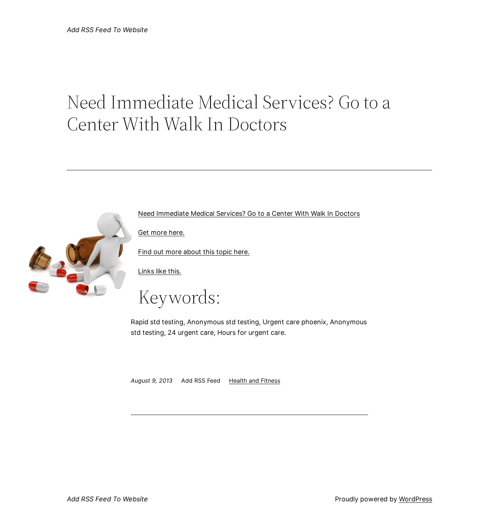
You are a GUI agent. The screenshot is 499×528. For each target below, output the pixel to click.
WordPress (415, 499)
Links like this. (159, 271)
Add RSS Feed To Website (107, 30)
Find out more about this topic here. (194, 252)
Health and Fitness (254, 380)
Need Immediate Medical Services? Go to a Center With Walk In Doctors (249, 213)
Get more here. (161, 232)
